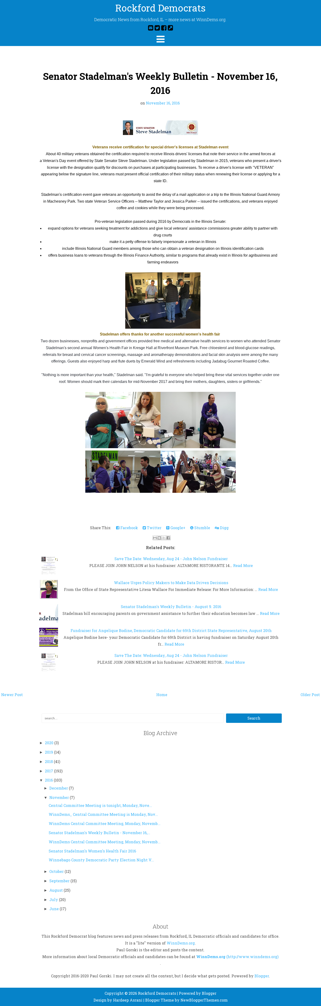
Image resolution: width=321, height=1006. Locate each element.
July (54, 899)
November (59, 797)
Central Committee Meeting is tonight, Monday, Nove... (100, 805)
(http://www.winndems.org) (252, 956)
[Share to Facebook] (168, 538)
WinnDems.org (181, 942)
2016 (49, 780)
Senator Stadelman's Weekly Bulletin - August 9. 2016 (171, 606)
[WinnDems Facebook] (163, 28)
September (59, 880)
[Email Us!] (150, 28)
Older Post (310, 694)
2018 (49, 761)
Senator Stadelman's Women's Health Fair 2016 (92, 850)
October (57, 871)
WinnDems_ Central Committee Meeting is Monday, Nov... (103, 814)
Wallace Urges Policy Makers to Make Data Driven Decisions (171, 582)
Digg (224, 527)
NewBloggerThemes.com (204, 1000)
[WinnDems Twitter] (157, 28)
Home (161, 694)
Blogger (261, 975)
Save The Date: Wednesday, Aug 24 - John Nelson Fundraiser (171, 558)
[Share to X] (163, 538)
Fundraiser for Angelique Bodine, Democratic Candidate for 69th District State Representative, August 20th (171, 630)
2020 (49, 742)
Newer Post (12, 694)
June (54, 908)
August (56, 890)
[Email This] (155, 538)
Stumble (201, 527)
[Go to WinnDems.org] (170, 28)
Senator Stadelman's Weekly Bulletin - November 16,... (99, 832)
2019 (49, 752)
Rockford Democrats (160, 8)
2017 (49, 770)
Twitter (153, 527)
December (59, 788)
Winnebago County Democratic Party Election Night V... (101, 859)
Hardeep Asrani (127, 1000)
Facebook (128, 527)
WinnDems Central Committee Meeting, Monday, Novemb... (104, 823)
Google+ (177, 527)
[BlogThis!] (159, 538)
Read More (243, 565)
